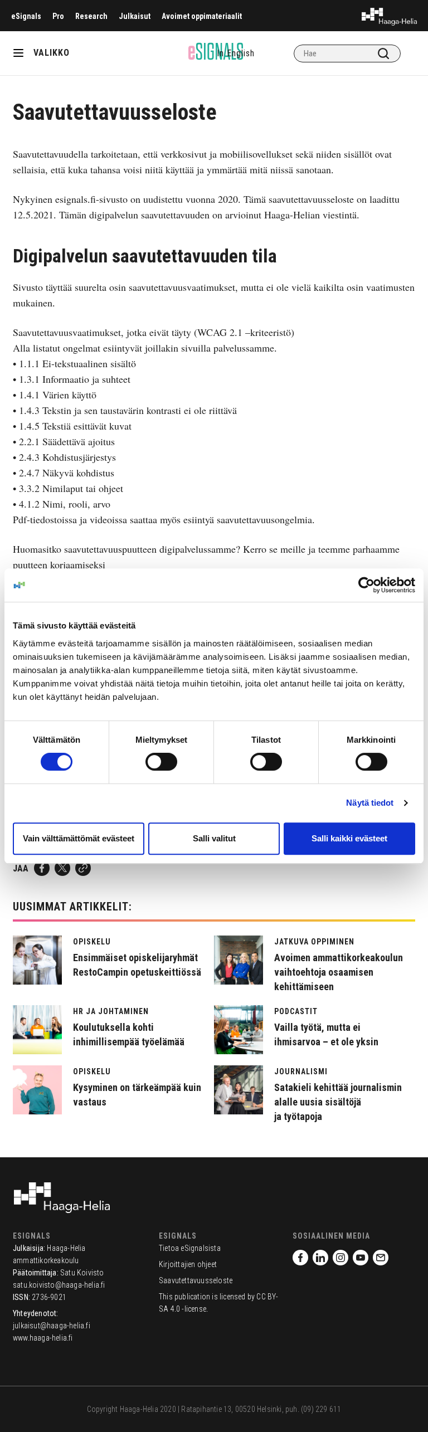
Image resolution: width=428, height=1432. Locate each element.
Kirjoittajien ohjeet (188, 1264)
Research (91, 16)
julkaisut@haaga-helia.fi (51, 1325)
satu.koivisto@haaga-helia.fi (59, 1284)
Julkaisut (134, 16)
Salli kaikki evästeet (349, 838)
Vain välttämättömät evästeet (78, 838)
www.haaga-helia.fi (43, 1337)
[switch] (161, 762)
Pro (58, 16)
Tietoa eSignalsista (190, 1248)
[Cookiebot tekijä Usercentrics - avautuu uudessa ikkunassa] (366, 585)
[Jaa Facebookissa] (42, 868)
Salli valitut (214, 838)
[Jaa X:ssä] (62, 868)
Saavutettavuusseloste (195, 1280)
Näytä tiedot (369, 802)
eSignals (26, 16)
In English (236, 53)
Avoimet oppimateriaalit (202, 16)
